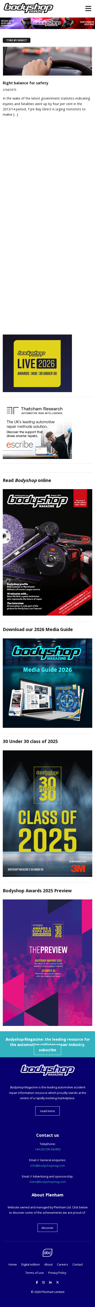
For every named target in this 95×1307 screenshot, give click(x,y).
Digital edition (30, 1264)
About (48, 1264)
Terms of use (34, 1273)
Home (13, 1264)
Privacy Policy (57, 1273)
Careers (62, 1264)
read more (47, 1111)
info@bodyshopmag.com (47, 1165)
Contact (77, 1264)
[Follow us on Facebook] (37, 1282)
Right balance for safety (25, 82)
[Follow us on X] (57, 1282)
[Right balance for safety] (47, 74)
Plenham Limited (53, 1292)
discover (47, 1228)
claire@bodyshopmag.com (47, 1182)
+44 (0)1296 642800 (47, 1149)
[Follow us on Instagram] (43, 1282)
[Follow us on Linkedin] (50, 1282)
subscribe (47, 1049)
